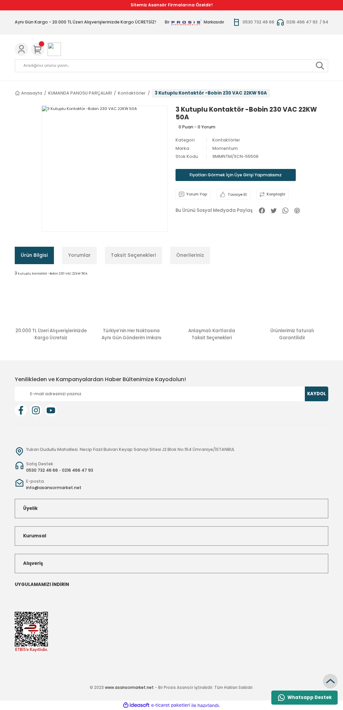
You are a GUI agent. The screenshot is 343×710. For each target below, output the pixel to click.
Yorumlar (79, 255)
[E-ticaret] (170, 705)
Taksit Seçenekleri (133, 255)
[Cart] (38, 49)
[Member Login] (21, 49)
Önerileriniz (190, 255)
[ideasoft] (136, 705)
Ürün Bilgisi (34, 255)
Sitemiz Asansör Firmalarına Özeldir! (172, 5)
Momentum (225, 148)
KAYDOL (316, 394)
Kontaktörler (226, 140)
